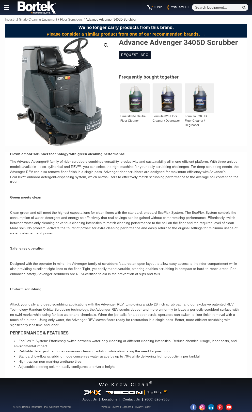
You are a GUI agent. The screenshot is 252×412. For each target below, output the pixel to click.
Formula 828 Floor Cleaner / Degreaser (166, 118)
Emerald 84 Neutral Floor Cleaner (133, 118)
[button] (106, 45)
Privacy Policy (142, 406)
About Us (89, 399)
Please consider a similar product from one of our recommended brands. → (126, 34)
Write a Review (110, 406)
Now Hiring (154, 392)
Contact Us (131, 399)
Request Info (135, 55)
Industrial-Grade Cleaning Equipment (31, 19)
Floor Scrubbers (71, 19)
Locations (109, 399)
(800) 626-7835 (157, 399)
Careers (126, 406)
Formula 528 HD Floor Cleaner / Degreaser (196, 121)
